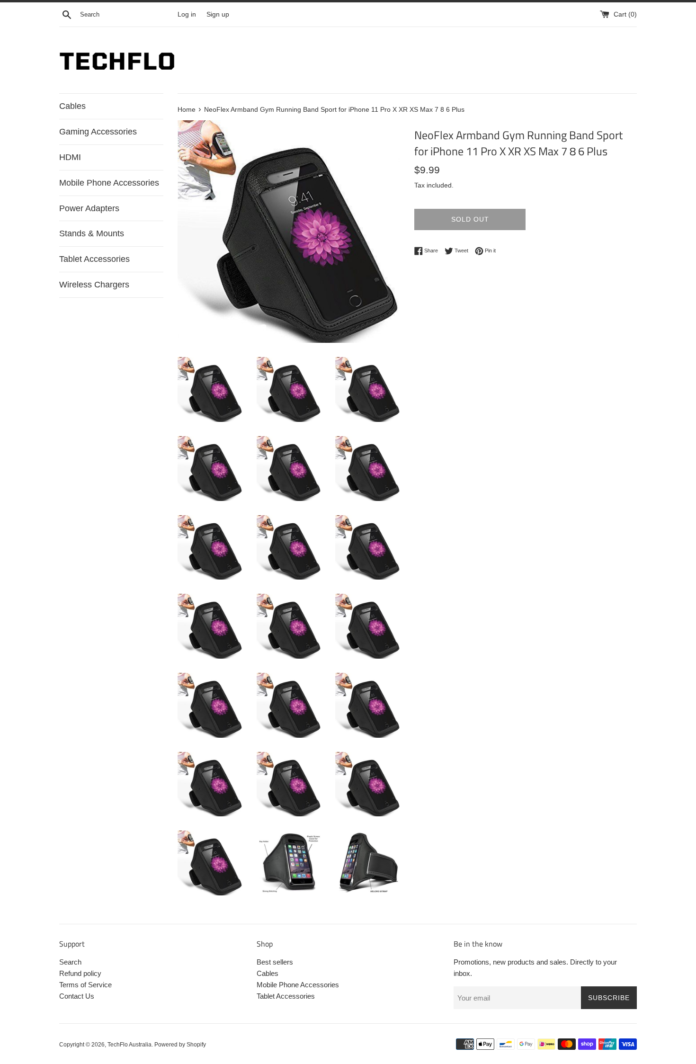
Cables (72, 106)
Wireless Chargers (94, 284)
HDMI (70, 157)
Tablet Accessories (94, 259)
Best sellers (275, 962)
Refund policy (80, 973)
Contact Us (76, 996)
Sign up (217, 14)
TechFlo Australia (129, 1044)
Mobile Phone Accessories (109, 183)
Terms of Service (85, 985)
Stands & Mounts (91, 233)
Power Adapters (89, 208)
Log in (187, 14)
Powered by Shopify (180, 1044)
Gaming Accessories (98, 131)
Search (70, 962)
